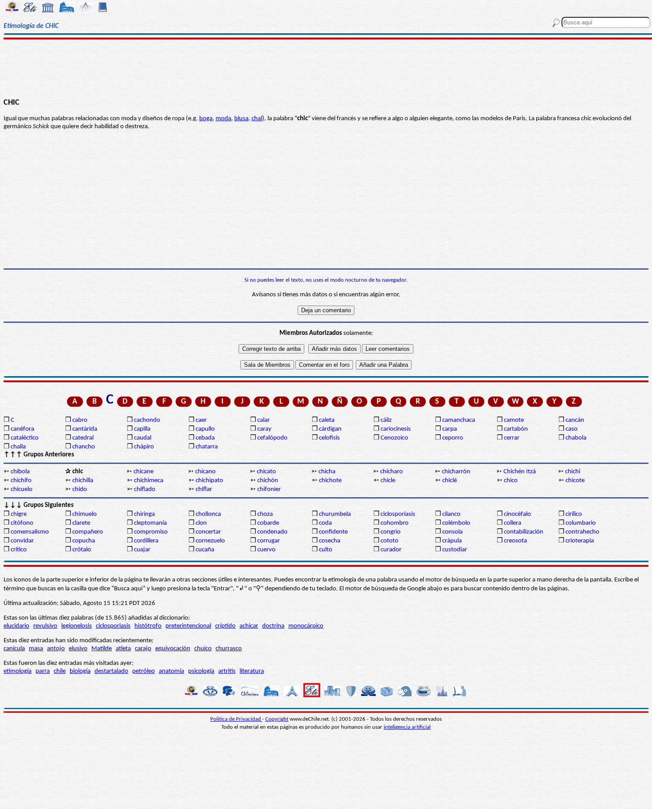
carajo (143, 648)
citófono (22, 523)
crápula (452, 541)
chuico (203, 648)
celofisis (329, 438)
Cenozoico (394, 438)
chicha (326, 471)
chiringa (144, 514)
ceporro (452, 438)
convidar (22, 541)
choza (265, 514)
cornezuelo (210, 541)
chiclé (449, 480)
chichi (572, 471)
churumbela (335, 514)
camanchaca (458, 420)
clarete (81, 523)
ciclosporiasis (398, 514)
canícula (14, 648)
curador (391, 549)
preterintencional (188, 626)
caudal (142, 438)
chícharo (391, 471)
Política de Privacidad (236, 719)
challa (18, 447)
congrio (391, 532)
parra (42, 671)
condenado (272, 532)
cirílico (574, 514)
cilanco (451, 514)
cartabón (516, 429)
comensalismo (30, 532)
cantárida (84, 429)
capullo (205, 429)
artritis (227, 671)
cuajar (142, 549)
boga (205, 118)
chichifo (21, 480)
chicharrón (456, 471)
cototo (389, 541)
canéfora (22, 429)
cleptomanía (150, 523)
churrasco (229, 648)
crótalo (81, 549)
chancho (83, 447)
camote (514, 420)
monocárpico (305, 626)
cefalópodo (272, 438)
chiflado (144, 489)
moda (223, 118)
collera (512, 523)
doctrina (273, 626)
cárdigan (330, 429)
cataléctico (25, 438)
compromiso (151, 532)
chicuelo (21, 489)
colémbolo (456, 523)
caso (571, 429)
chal (256, 118)
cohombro (394, 523)
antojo (56, 648)
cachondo (147, 420)
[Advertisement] (326, 67)
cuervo (266, 549)
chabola (576, 438)
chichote (330, 480)
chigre (19, 514)
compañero (87, 532)
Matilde (101, 648)
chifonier (269, 489)
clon (201, 523)
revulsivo (45, 626)
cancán (575, 420)
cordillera (146, 541)
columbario (581, 523)
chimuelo (84, 514)
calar (263, 420)
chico (511, 480)
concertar (208, 532)
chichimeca (148, 480)
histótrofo (147, 626)
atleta (123, 648)
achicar (249, 626)
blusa (241, 118)
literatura (252, 671)
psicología (201, 671)
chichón (267, 480)
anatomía (171, 671)
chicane (143, 471)
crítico (19, 549)
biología (80, 671)
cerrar (511, 438)
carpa (449, 429)
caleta (326, 420)
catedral (83, 438)
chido (79, 489)
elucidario (16, 626)
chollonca (208, 514)
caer (201, 420)
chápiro (144, 447)
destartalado (111, 671)
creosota (515, 541)
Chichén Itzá (519, 471)
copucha (83, 541)
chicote (575, 480)
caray (264, 429)
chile (60, 671)
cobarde (268, 523)
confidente (333, 532)
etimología (17, 671)
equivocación (172, 648)
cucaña (205, 549)
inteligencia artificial (407, 727)
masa (36, 648)
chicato (266, 471)
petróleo (143, 671)
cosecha (329, 541)
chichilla (82, 480)
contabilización (523, 532)
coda (325, 523)
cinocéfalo (517, 514)
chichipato (209, 480)
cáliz (386, 420)
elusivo (78, 648)
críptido (225, 626)
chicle (388, 480)
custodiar (454, 549)
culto (325, 549)
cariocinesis (396, 429)
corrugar (268, 541)
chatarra (207, 447)
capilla (142, 429)
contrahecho (582, 532)
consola (452, 532)
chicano (205, 471)
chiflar (204, 489)
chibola (20, 471)
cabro (79, 420)
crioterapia (580, 541)
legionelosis (76, 626)
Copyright (276, 719)
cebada (205, 438)
